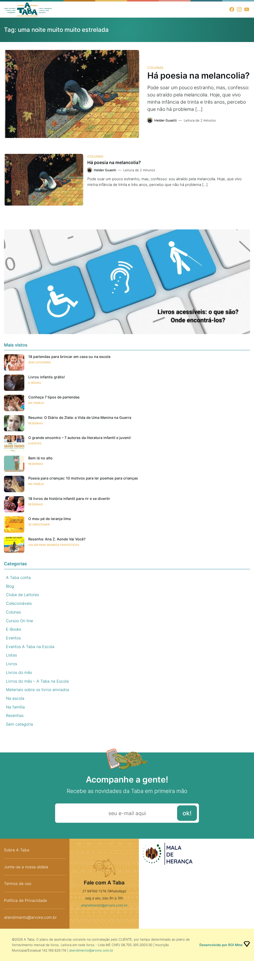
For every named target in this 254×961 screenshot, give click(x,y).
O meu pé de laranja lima (49, 519)
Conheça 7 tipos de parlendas (54, 397)
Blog (10, 586)
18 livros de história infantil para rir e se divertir (69, 498)
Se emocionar (39, 524)
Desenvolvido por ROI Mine (221, 945)
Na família (36, 403)
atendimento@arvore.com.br (30, 917)
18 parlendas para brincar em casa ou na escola (69, 356)
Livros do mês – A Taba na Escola (37, 681)
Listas (11, 655)
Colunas (155, 68)
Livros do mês (19, 672)
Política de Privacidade (25, 900)
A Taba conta (18, 577)
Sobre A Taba (16, 849)
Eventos (34, 443)
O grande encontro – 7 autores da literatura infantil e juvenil (79, 438)
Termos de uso (17, 883)
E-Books (34, 383)
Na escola (15, 698)
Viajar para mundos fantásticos (53, 545)
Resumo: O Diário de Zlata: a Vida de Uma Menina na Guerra (79, 417)
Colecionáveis (19, 603)
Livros (11, 663)
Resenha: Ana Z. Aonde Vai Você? (57, 539)
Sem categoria (39, 362)
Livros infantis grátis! (46, 377)
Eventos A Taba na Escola (30, 646)
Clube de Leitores (22, 594)
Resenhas (35, 423)
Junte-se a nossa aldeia (26, 866)
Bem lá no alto (40, 458)
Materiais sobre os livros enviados (37, 689)
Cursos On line (19, 620)
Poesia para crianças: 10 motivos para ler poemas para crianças (83, 478)
